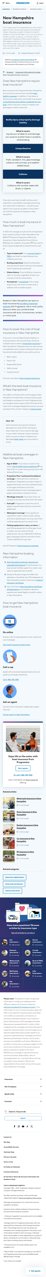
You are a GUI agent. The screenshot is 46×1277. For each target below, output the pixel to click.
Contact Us (8, 1137)
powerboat (24, 282)
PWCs (9, 256)
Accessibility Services (11, 1147)
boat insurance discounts (30, 378)
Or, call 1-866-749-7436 (23, 775)
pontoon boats (34, 253)
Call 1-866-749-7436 (11, 679)
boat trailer (18, 439)
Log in (41, 3)
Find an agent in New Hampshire (16, 714)
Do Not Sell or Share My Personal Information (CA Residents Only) (21, 1178)
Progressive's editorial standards (22, 60)
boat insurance (32, 780)
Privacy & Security (10, 1157)
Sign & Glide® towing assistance (25, 466)
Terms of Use (8, 1162)
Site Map (7, 1142)
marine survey (35, 409)
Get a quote (23, 768)
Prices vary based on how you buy (30, 1198)
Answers (6, 9)
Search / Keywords (17, 1111)
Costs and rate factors (14, 884)
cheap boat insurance (31, 343)
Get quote (35, 1271)
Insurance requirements (14, 877)
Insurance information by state (27, 72)
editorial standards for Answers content (20, 1007)
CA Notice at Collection (12, 1167)
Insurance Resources (11, 1172)
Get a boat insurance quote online (16, 645)
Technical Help (9, 1152)
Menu (8, 3)
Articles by (20, 9)
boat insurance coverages (28, 546)
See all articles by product (23, 933)
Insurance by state (12, 891)
